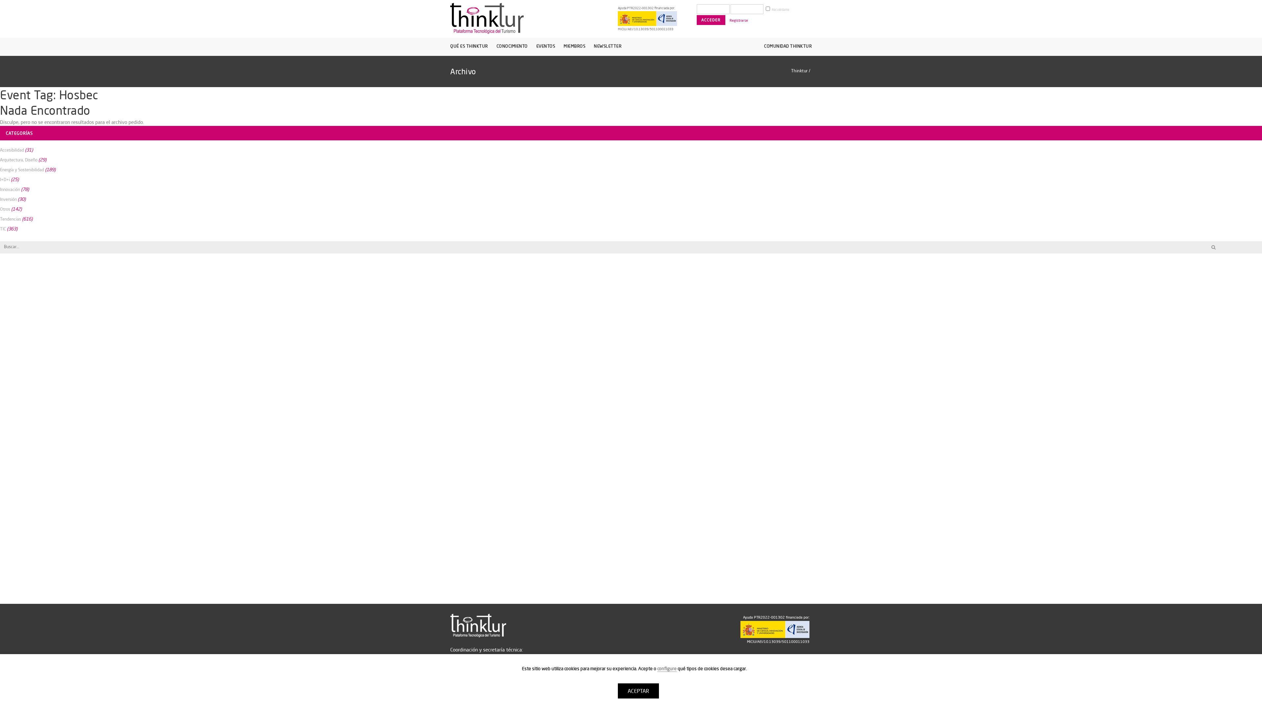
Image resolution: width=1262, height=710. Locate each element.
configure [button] (667, 669)
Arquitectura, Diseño (18, 159)
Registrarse (739, 20)
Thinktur (799, 70)
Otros (5, 209)
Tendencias (10, 219)
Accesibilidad (12, 150)
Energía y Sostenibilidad (22, 169)
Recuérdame (780, 10)
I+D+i (5, 179)
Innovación (10, 189)
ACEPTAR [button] (638, 691)
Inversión (8, 199)
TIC (3, 228)
